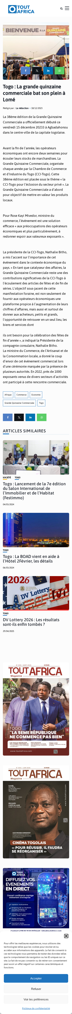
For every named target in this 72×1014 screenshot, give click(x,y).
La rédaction (22, 108)
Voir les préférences (36, 999)
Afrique (8, 395)
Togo (41, 403)
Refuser (36, 988)
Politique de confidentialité (36, 1008)
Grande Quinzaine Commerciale (19, 403)
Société (7, 478)
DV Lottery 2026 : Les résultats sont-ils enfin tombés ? (31, 622)
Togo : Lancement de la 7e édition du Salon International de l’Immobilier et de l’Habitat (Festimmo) (34, 490)
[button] (66, 936)
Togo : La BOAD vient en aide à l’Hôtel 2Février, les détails (31, 558)
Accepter (36, 978)
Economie (36, 395)
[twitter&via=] (37, 70)
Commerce (21, 395)
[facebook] (25, 70)
